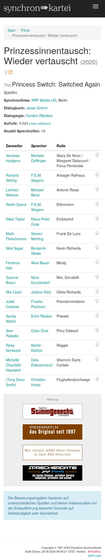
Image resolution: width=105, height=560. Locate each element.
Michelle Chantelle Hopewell (13, 365)
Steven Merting (37, 236)
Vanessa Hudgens (13, 158)
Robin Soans (16, 204)
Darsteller (14, 145)
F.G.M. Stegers (37, 178)
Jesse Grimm (37, 107)
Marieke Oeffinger (38, 158)
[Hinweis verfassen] (6, 70)
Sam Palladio (12, 333)
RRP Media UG (44, 100)
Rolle (61, 145)
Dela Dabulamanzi (41, 362)
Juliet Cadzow (12, 304)
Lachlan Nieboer (12, 192)
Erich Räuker (41, 316)
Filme (25, 30)
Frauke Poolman (38, 304)
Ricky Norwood (13, 348)
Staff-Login (94, 555)
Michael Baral (37, 192)
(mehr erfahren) (40, 123)
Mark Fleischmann (16, 236)
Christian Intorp (38, 382)
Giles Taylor (15, 218)
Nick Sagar (14, 248)
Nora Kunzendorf (40, 280)
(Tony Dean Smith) (15, 382)
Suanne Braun (12, 280)
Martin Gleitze (36, 348)
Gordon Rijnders (39, 115)
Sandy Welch (11, 318)
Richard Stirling (12, 178)
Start (11, 30)
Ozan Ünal (39, 330)
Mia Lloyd (13, 291)
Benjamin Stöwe (38, 251)
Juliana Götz (41, 291)
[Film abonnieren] (10, 70)
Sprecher (39, 145)
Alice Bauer (40, 262)
